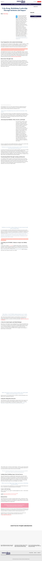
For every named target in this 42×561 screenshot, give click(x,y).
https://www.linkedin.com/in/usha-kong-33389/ (11, 493)
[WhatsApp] (37, 8)
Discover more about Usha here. (16, 56)
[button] (2, 2)
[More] (39, 8)
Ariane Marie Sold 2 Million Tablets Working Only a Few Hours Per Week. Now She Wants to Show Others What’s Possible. (21, 546)
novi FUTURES (11, 245)
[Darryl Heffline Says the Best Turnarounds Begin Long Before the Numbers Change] (7, 536)
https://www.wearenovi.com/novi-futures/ (10, 494)
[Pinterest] (35, 8)
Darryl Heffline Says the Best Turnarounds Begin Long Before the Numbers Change (7, 545)
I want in (35, 16)
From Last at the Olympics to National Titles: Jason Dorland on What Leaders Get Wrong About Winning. (34, 546)
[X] (34, 8)
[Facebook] (32, 8)
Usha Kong (5, 13)
